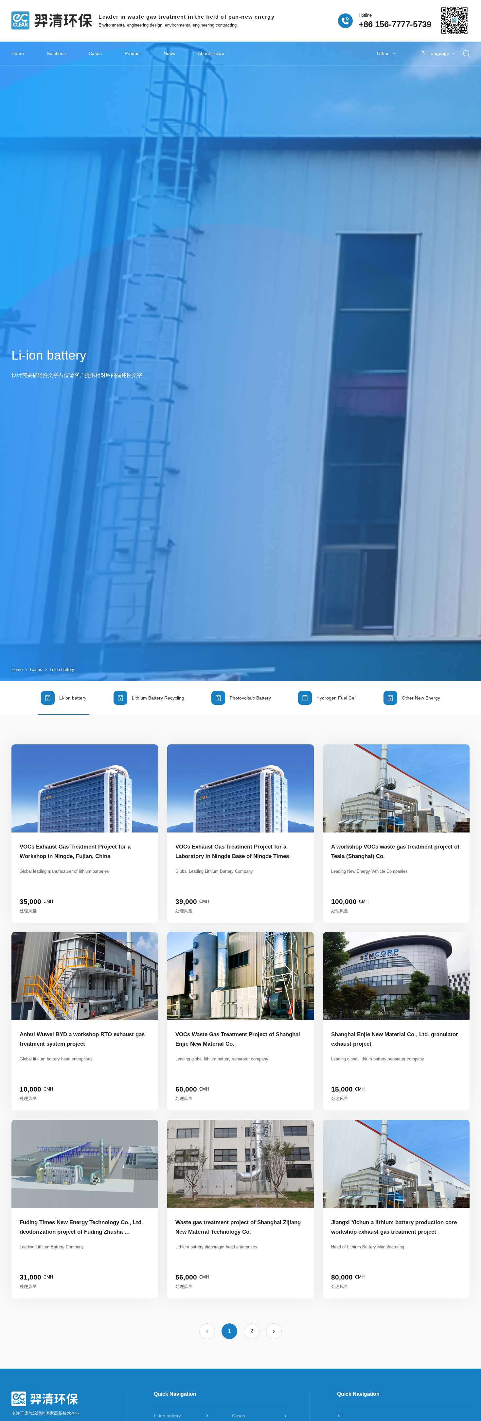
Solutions (56, 53)
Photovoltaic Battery (250, 698)
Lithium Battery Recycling (158, 698)
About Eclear (211, 53)
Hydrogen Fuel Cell (336, 698)
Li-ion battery (62, 669)
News (169, 53)
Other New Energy (421, 698)
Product (133, 53)
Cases (95, 53)
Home (17, 53)
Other (383, 53)
